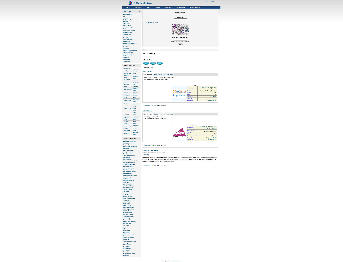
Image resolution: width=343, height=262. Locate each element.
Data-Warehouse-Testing (129, 170)
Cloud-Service (126, 23)
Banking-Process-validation (130, 145)
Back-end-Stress (127, 143)
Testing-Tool (126, 57)
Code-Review (126, 156)
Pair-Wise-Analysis (128, 209)
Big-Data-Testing (127, 147)
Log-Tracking (126, 193)
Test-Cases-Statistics (128, 236)
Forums (156, 7)
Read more (147, 105)
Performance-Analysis (128, 215)
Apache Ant (147, 111)
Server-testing (126, 229)
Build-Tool (125, 21)
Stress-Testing (126, 234)
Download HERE (211, 100)
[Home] (130, 5)
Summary (145, 155)
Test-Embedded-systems (129, 240)
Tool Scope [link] (127, 11)
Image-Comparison (128, 186)
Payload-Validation (127, 211)
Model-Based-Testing (134, 108)
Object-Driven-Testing (134, 114)
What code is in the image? (180, 37)
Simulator (125, 46)
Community (166, 7)
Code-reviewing (127, 89)
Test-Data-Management (129, 54)
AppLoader (147, 71)
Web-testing (126, 250)
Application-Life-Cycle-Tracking (131, 256)
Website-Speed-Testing (129, 252)
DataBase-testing (127, 172)
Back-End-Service (127, 142)
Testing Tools (136, 7)
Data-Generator (127, 25)
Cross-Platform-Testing (129, 161)
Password (180, 17)
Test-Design (126, 238)
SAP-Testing (126, 224)
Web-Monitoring (127, 247)
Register (212, 1)
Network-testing (127, 204)
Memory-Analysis (127, 195)
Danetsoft (168, 261)
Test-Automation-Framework (130, 50)
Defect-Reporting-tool (128, 27)
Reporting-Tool (126, 41)
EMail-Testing (126, 177)
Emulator (125, 29)
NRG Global (213, 96)
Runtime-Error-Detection (129, 220)
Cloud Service (205, 87)
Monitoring (126, 114)
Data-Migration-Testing (128, 168)
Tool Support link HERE (210, 137)
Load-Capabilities (127, 191)
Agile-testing (136, 69)
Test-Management (127, 55)
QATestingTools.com (143, 3)
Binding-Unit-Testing (128, 150)
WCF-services (126, 245)
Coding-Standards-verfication (130, 159)
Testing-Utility (126, 59)
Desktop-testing (127, 175)
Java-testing (126, 190)
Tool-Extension (126, 61)
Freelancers (179, 7)
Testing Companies (194, 7)
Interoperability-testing (128, 188)
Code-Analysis (126, 152)
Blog (147, 7)
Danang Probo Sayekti (177, 261)
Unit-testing (126, 133)
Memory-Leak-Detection (129, 197)
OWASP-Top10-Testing (128, 207)
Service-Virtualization (128, 45)
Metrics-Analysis (127, 200)
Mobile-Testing (126, 202)
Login (207, 1)
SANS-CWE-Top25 (127, 222)
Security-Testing (127, 225)
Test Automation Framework (205, 126)
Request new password (152, 22)
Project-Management (128, 37)
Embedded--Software (128, 179)
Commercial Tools (150, 150)
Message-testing (127, 199)
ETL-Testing (126, 181)
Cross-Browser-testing (129, 163)
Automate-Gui (126, 18)
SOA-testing (126, 231)
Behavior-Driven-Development (127, 77)
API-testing (126, 254)
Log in (154, 105)
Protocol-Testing (127, 218)
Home (125, 7)
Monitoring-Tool (127, 34)
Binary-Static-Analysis (128, 149)
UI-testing (125, 241)
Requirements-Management (130, 43)
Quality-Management (128, 39)
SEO (124, 227)
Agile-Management (127, 14)
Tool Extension (212, 128)
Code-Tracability (127, 158)
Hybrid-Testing (127, 100)
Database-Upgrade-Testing (130, 174)
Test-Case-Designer (128, 52)
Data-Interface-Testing (128, 166)
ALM (124, 16)
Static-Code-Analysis (128, 232)
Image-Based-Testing (128, 184)
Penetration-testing (128, 213)
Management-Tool (127, 32)
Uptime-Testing (127, 243)
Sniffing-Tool (126, 48)
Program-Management (128, 36)
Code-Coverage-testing (129, 154)
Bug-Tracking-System (128, 20)
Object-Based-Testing (128, 206)
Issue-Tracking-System (129, 30)
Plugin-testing (126, 216)
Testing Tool (212, 87)
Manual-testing (127, 108)
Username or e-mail (180, 12)
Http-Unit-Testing (127, 183)
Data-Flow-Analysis (128, 165)
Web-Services (126, 249)
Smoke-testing (127, 126)
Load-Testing (136, 104)
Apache (214, 136)
